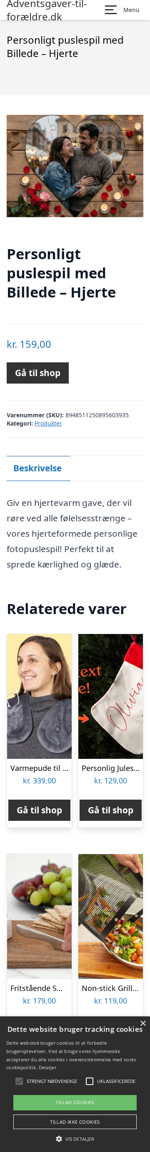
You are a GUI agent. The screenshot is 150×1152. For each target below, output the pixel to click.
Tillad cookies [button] (75, 1102)
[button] (75, 1139)
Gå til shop (37, 373)
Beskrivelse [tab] (37, 468)
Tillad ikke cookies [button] (75, 1122)
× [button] (143, 1024)
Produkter (48, 423)
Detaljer (47, 1067)
